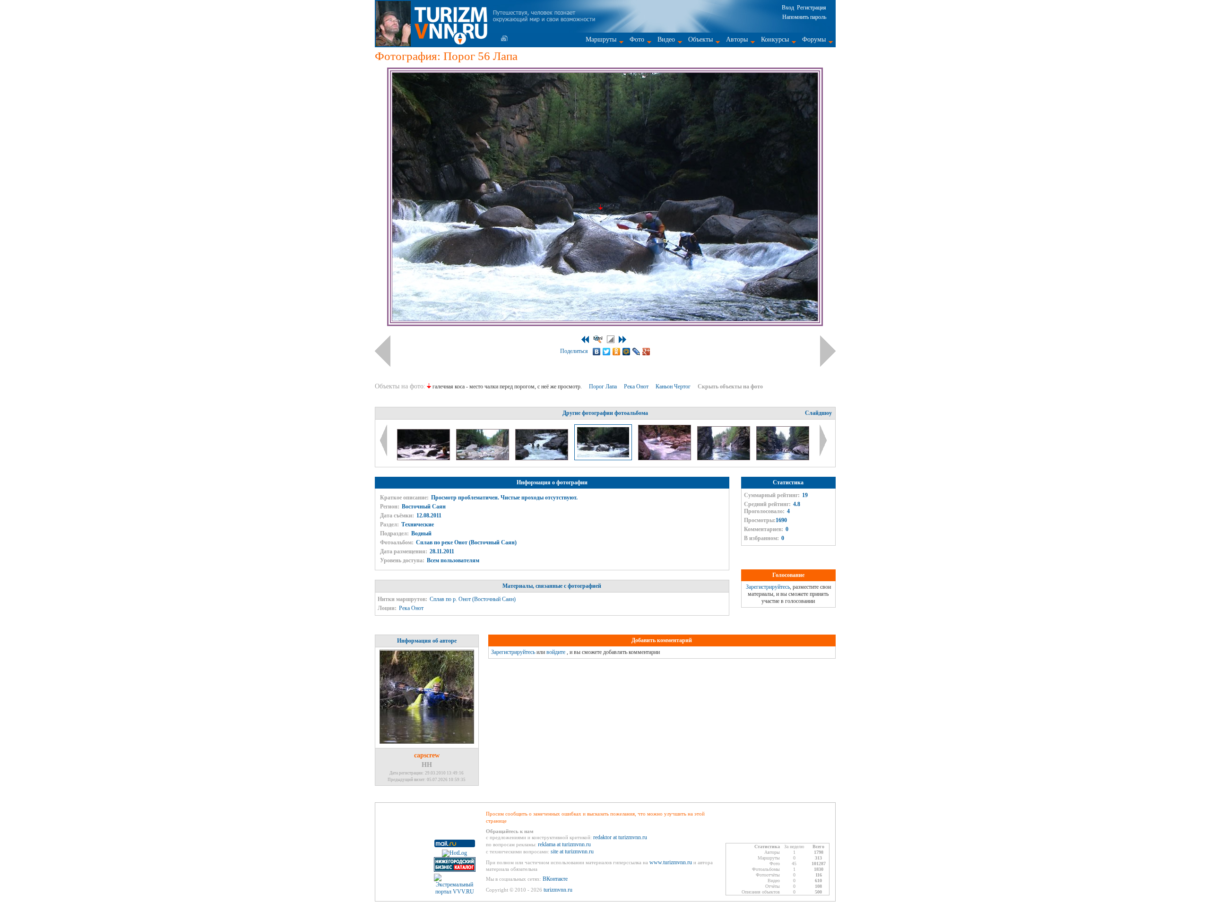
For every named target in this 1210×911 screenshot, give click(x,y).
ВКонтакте (555, 879)
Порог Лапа (603, 386)
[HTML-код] (598, 339)
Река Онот (637, 386)
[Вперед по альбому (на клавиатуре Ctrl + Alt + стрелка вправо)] (828, 351)
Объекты (700, 39)
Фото (637, 39)
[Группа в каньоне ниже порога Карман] (782, 458)
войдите (555, 652)
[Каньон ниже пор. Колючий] (724, 458)
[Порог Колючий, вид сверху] (665, 458)
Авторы (737, 39)
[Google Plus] (646, 351)
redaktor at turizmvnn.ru (620, 837)
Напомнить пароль (804, 17)
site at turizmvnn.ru (572, 851)
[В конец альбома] (622, 339)
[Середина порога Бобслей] (542, 458)
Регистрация (811, 7)
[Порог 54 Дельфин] (424, 458)
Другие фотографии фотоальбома (605, 413)
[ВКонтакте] (597, 351)
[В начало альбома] (585, 339)
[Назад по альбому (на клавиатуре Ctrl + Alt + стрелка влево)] (382, 351)
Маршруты (601, 39)
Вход (788, 7)
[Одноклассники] (617, 351)
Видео (666, 39)
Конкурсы (775, 39)
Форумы (814, 39)
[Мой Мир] (626, 351)
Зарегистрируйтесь (768, 587)
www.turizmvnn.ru (670, 862)
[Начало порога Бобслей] (483, 458)
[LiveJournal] (636, 351)
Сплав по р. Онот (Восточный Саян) (473, 599)
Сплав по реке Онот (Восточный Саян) (466, 542)
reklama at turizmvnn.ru (564, 844)
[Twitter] (607, 351)
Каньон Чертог (674, 386)
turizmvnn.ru (558, 889)
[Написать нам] (504, 38)
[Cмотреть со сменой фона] (610, 339)
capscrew (427, 755)
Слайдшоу (818, 413)
